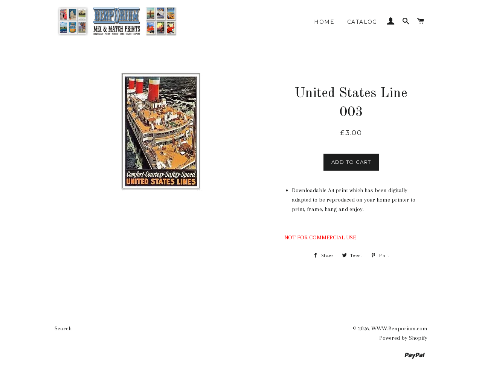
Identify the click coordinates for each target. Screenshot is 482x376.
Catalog (362, 21)
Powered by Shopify (403, 337)
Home (324, 21)
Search (63, 328)
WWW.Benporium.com (399, 328)
